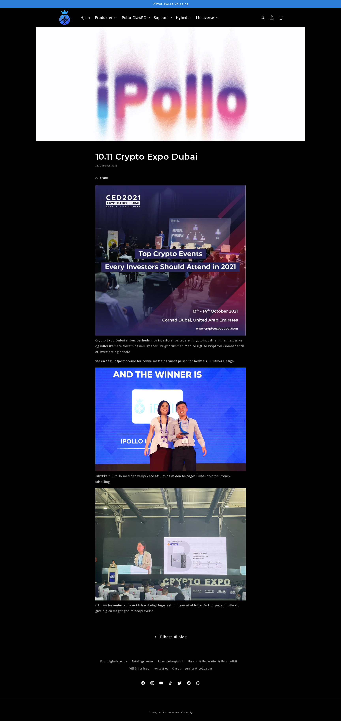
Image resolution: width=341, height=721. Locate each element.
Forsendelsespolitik (170, 661)
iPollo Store (164, 712)
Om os (176, 668)
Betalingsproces (142, 661)
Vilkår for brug (139, 668)
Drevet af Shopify (182, 712)
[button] (105, 17)
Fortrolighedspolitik (113, 661)
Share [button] (104, 177)
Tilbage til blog (173, 637)
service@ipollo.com (198, 668)
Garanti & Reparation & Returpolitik (213, 661)
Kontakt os (161, 668)
